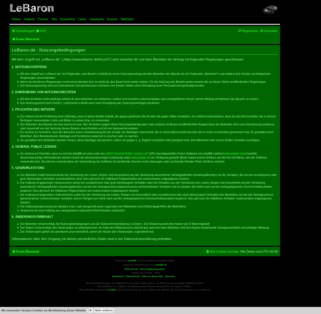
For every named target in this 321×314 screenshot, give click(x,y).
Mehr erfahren (104, 310)
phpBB (132, 260)
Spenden (170, 276)
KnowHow (67, 19)
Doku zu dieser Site (152, 276)
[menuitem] (41, 31)
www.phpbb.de (140, 157)
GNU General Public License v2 (127, 153)
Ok (90, 310)
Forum (43, 19)
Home (16, 19)
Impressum (118, 276)
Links (82, 19)
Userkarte (96, 19)
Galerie (29, 19)
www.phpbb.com (234, 153)
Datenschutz (133, 276)
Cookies (111, 289)
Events (112, 19)
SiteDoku (127, 19)
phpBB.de (161, 264)
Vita (54, 19)
